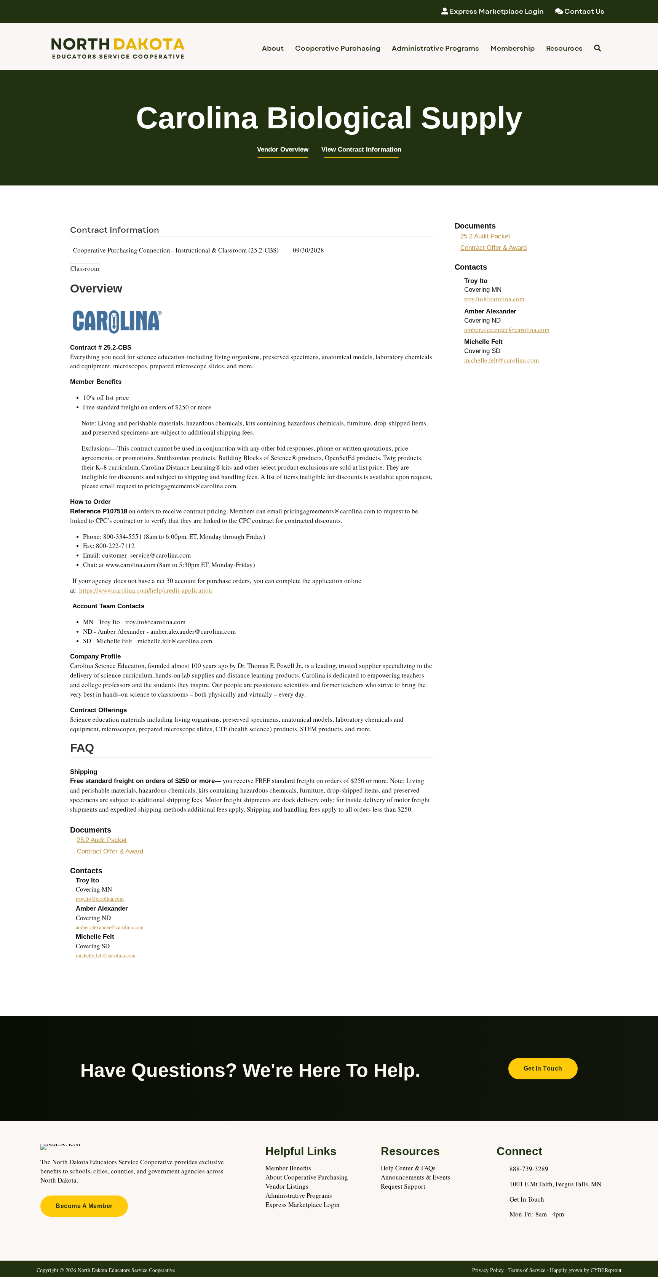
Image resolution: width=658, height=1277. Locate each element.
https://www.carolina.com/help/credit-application (145, 590)
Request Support (403, 1186)
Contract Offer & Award (110, 851)
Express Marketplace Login (302, 1204)
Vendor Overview (282, 149)
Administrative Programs (298, 1195)
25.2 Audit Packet (102, 840)
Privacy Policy (488, 1270)
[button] (543, 1068)
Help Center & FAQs (408, 1168)
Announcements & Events (415, 1177)
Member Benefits (288, 1168)
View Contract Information (361, 149)
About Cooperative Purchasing (306, 1177)
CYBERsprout (606, 1270)
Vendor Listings (286, 1186)
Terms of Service (526, 1270)
